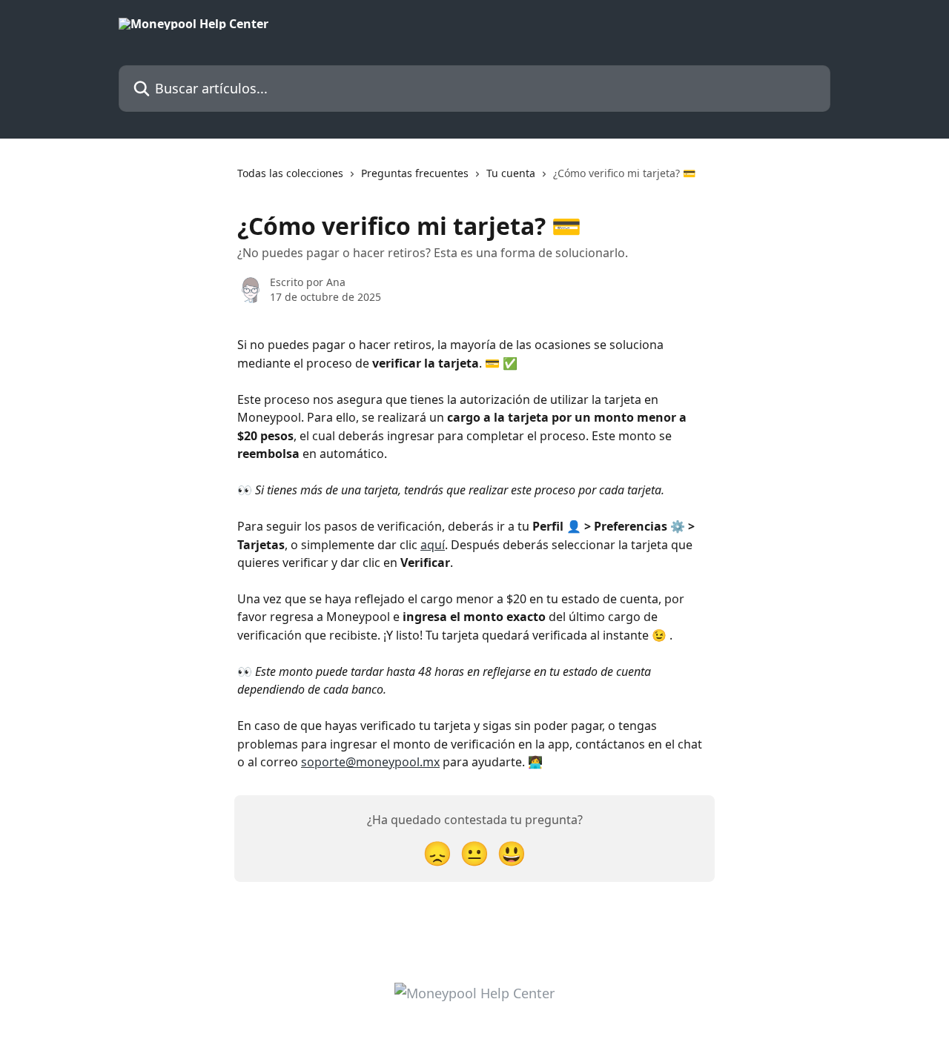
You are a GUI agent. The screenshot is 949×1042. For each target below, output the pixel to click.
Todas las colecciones (290, 173)
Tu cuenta (510, 173)
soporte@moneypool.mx (370, 762)
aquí (432, 545)
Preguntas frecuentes (415, 173)
